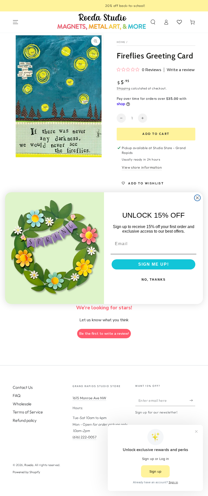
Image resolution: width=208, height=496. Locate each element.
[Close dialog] (197, 198)
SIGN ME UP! (153, 264)
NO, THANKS (154, 279)
